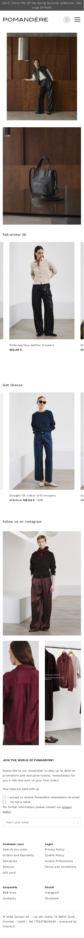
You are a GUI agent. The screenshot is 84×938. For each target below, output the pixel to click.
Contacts (9, 898)
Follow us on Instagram (22, 521)
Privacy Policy (55, 849)
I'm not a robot (20, 802)
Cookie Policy (54, 855)
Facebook (52, 898)
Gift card (9, 872)
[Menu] (77, 20)
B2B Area (9, 892)
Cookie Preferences (59, 861)
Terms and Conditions (60, 866)
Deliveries (10, 861)
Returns (8, 866)
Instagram (52, 892)
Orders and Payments (18, 855)
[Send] (77, 822)
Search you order (15, 849)
